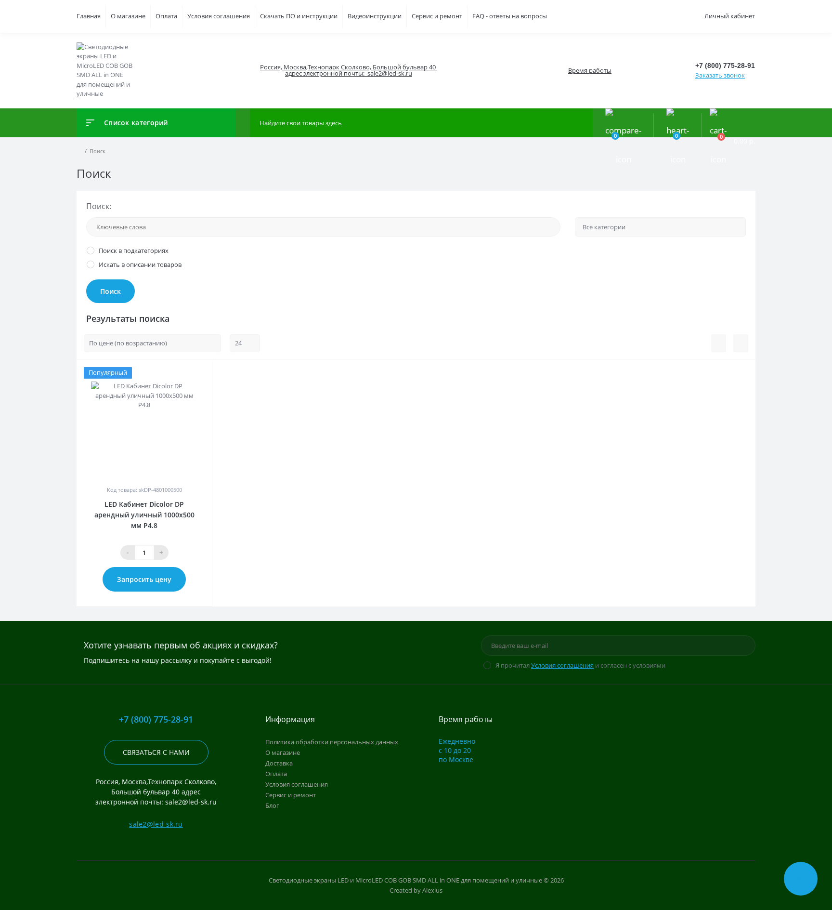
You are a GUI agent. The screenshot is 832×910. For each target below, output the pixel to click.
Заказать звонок (720, 75)
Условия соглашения (218, 16)
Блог (272, 805)
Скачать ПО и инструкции (299, 16)
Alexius (432, 890)
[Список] (718, 343)
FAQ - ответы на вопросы (509, 16)
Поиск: (98, 206)
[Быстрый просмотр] (189, 372)
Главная (89, 16)
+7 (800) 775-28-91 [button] (156, 719)
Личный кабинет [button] (729, 16)
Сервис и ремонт (437, 16)
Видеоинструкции (375, 16)
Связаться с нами (156, 752)
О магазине (128, 16)
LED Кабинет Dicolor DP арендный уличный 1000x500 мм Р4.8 (144, 515)
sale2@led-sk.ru (156, 824)
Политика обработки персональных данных (331, 742)
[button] (348, 70)
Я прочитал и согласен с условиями (580, 665)
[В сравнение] (200, 372)
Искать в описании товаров (140, 264)
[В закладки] (210, 372)
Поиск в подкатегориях (134, 250)
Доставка (279, 763)
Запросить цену (144, 579)
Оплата (166, 16)
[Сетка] (740, 343)
